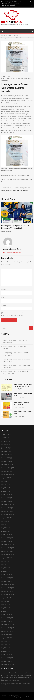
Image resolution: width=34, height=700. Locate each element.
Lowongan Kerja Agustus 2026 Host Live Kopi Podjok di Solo (16, 366)
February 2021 (5, 618)
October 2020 (5, 631)
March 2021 (4, 614)
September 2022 (6, 554)
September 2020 (6, 634)
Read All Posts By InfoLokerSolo (12, 252)
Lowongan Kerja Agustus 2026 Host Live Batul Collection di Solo (16, 360)
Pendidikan (4, 80)
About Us (28, 2)
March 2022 (4, 574)
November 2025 (6, 454)
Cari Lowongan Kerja (7, 78)
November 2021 (6, 588)
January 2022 (5, 581)
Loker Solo (27, 78)
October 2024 (5, 471)
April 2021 (4, 611)
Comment (4, 268)
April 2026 (4, 438)
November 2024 (6, 468)
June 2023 (4, 524)
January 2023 (5, 541)
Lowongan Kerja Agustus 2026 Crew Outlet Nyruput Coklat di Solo (15, 373)
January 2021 (5, 621)
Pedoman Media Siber (8, 6)
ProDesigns (29, 697)
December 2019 (6, 664)
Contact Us (5, 4)
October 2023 (5, 511)
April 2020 (4, 651)
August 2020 (5, 638)
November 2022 (6, 548)
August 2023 (5, 518)
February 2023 (5, 538)
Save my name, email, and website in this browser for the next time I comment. (14, 314)
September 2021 (6, 594)
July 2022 (4, 561)
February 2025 (5, 458)
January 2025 (5, 461)
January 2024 (5, 501)
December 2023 (6, 504)
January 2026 (5, 448)
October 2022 (5, 551)
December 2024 (6, 464)
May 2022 (4, 568)
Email (3, 297)
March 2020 (4, 654)
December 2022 (6, 544)
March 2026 (4, 441)
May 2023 (4, 528)
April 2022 (4, 571)
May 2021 (4, 608)
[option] (17, 217)
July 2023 (4, 521)
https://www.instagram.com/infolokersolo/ (32, 5)
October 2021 (5, 591)
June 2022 (4, 564)
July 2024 (4, 481)
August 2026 (5, 434)
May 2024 (4, 488)
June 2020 (4, 644)
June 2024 (4, 484)
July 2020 (4, 641)
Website (3, 305)
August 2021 (5, 598)
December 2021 (6, 584)
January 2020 (5, 661)
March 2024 (4, 494)
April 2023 (4, 531)
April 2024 (4, 491)
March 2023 (4, 534)
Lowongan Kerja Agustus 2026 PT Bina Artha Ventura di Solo (16, 354)
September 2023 (6, 514)
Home (22, 2)
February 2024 (5, 498)
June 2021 (4, 604)
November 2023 (6, 508)
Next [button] (31, 218)
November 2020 (6, 628)
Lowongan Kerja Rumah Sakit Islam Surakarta (14, 191)
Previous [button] (2, 218)
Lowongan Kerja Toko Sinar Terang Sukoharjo (16, 188)
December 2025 (6, 451)
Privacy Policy (15, 4)
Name (3, 289)
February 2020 (5, 658)
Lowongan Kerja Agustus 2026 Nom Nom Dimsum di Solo (15, 341)
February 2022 (5, 578)
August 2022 (5, 558)
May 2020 (4, 648)
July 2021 (4, 601)
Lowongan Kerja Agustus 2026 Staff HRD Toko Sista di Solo (16, 348)
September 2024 (6, 474)
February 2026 (5, 444)
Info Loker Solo (18, 78)
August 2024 (5, 478)
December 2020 (6, 624)
